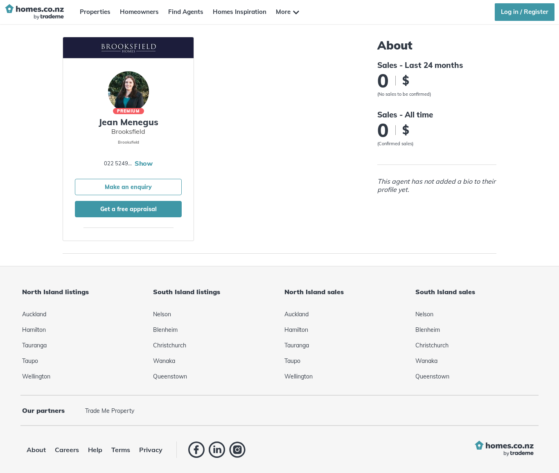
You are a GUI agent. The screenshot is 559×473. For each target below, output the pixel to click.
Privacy (150, 450)
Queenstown (170, 376)
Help (95, 450)
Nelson (162, 314)
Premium (128, 111)
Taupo (30, 361)
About (36, 450)
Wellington (36, 376)
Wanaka (164, 361)
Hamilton (34, 329)
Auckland (34, 314)
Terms (120, 450)
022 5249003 (118, 163)
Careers (67, 450)
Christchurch (169, 345)
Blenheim (165, 329)
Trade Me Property (109, 410)
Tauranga (34, 345)
